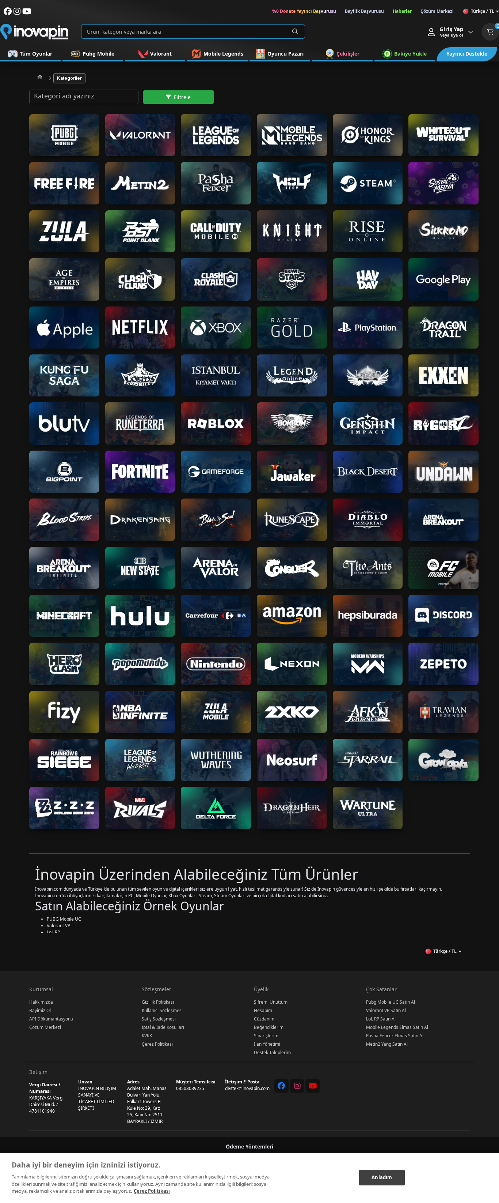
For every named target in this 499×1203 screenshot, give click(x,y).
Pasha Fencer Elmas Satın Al (394, 1036)
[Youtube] (312, 1086)
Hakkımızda (41, 1002)
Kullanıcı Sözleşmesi (162, 1010)
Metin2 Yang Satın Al (387, 1044)
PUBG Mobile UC (64, 919)
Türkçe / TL (482, 11)
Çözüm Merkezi (45, 1027)
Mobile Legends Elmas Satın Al (397, 1027)
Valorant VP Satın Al (386, 1010)
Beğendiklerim (268, 1027)
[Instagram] (297, 1086)
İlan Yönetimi (267, 1044)
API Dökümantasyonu (51, 1019)
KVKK (147, 1036)
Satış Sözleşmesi (159, 1019)
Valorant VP (58, 925)
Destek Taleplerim (272, 1052)
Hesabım (263, 1010)
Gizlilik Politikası (158, 1002)
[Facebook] (281, 1086)
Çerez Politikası (157, 1044)
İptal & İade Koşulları (163, 1027)
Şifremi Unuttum (270, 1002)
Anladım (382, 1177)
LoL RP (53, 932)
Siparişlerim (266, 1036)
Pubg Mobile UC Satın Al (390, 1002)
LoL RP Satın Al (381, 1019)
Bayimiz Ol (40, 1010)
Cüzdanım (264, 1019)
